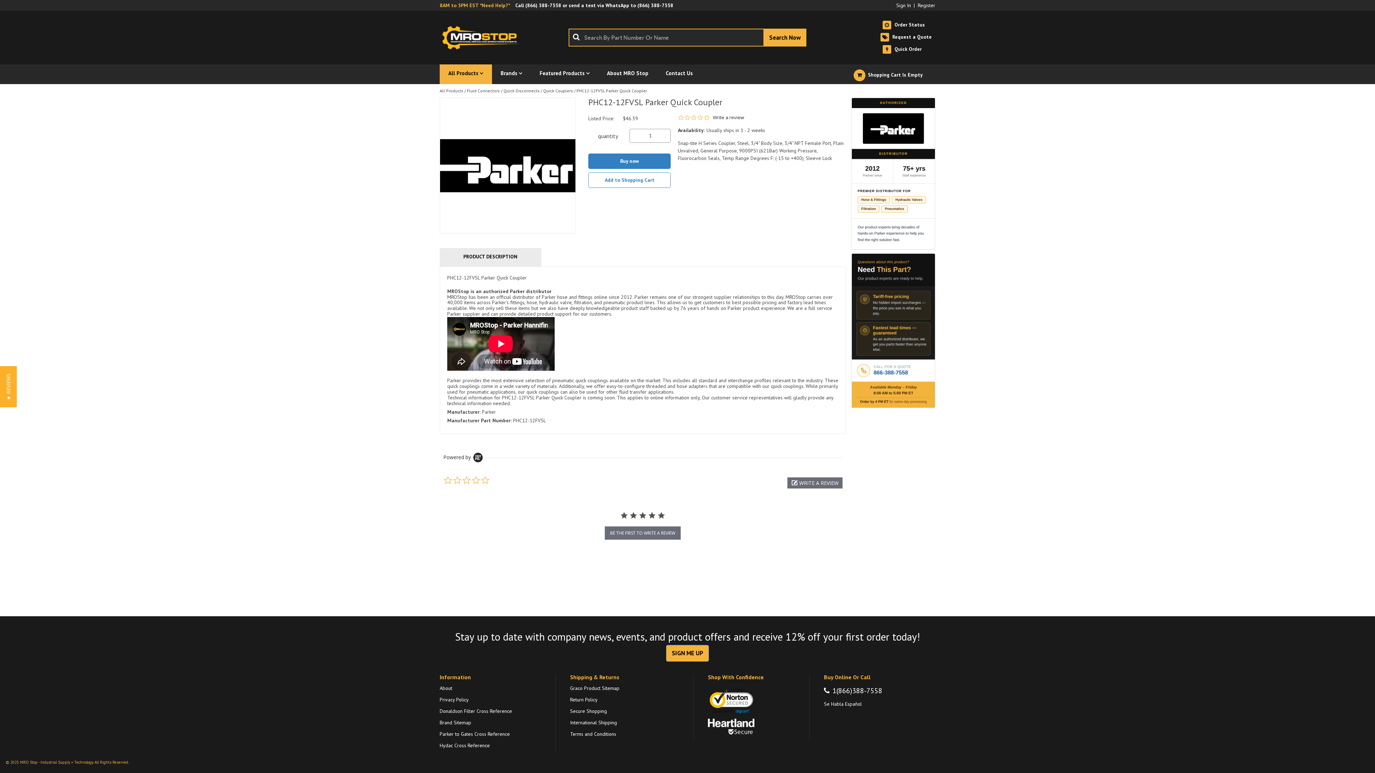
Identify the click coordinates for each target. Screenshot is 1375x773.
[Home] (483, 37)
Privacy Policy (454, 699)
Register (926, 5)
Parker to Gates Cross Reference (475, 734)
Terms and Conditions (593, 734)
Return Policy (584, 699)
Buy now (629, 161)
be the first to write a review (642, 533)
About (446, 688)
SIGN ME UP (687, 653)
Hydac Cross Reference (465, 745)
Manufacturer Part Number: (479, 420)
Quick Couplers (558, 90)
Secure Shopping (588, 711)
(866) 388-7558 (543, 5)
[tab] (643, 350)
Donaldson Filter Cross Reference (476, 711)
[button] (815, 482)
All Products (451, 90)
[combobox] (687, 38)
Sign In (903, 5)
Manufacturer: (464, 412)
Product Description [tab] (490, 256)
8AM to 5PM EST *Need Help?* (475, 5)
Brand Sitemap (455, 722)
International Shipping (593, 722)
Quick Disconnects (521, 90)
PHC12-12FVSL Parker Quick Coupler (611, 90)
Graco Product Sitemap (594, 688)
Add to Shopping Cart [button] (630, 180)
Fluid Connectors (483, 90)
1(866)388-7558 (857, 690)
